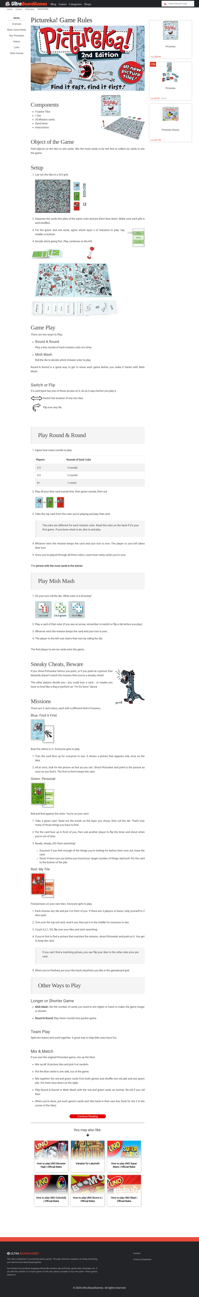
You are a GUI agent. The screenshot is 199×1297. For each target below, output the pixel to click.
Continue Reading (87, 1116)
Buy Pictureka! (16, 35)
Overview (16, 24)
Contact (137, 1253)
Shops (87, 4)
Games (63, 4)
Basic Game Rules (16, 29)
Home (9, 9)
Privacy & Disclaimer (142, 1259)
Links (16, 47)
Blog (53, 4)
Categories (75, 4)
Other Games (16, 53)
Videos (16, 41)
